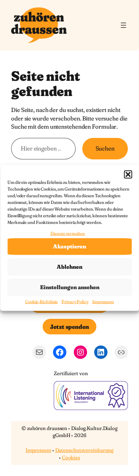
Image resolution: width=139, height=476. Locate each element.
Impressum (103, 301)
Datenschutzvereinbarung (84, 450)
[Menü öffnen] (123, 25)
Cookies (71, 457)
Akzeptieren (69, 246)
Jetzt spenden (69, 326)
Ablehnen (69, 266)
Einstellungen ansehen (69, 287)
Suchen (105, 148)
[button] (128, 174)
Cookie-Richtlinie (41, 301)
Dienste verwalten (67, 233)
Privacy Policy (75, 301)
